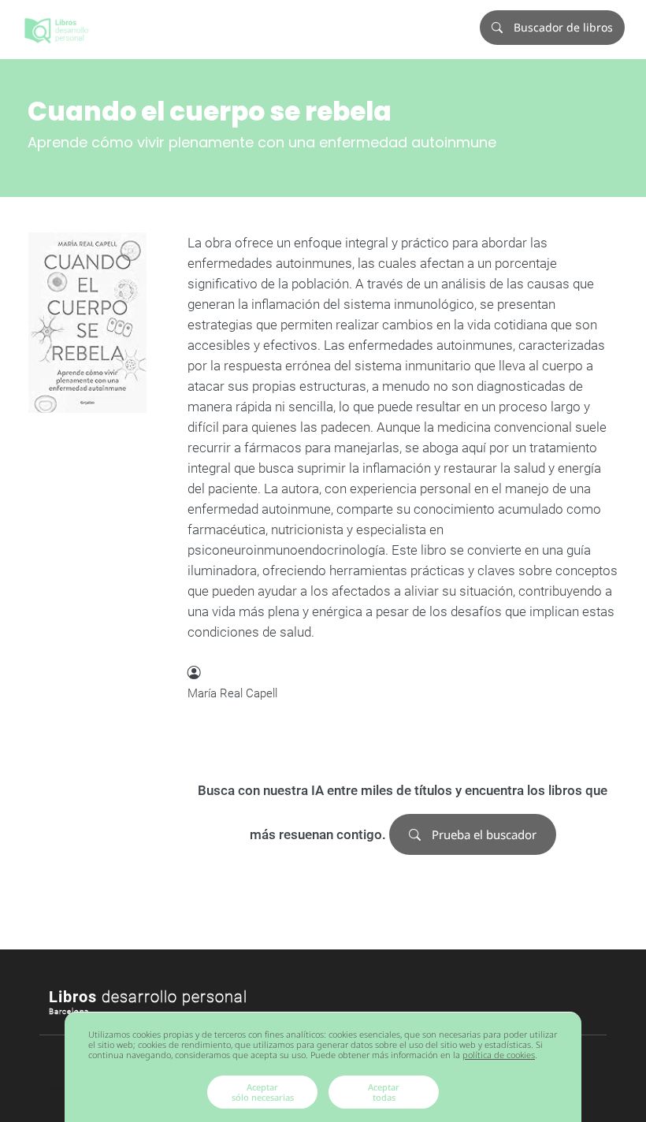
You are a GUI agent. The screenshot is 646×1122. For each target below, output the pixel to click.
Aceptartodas (383, 1092)
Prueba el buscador (482, 834)
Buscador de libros (561, 27)
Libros (148, 997)
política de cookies (498, 1055)
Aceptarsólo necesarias (263, 1092)
